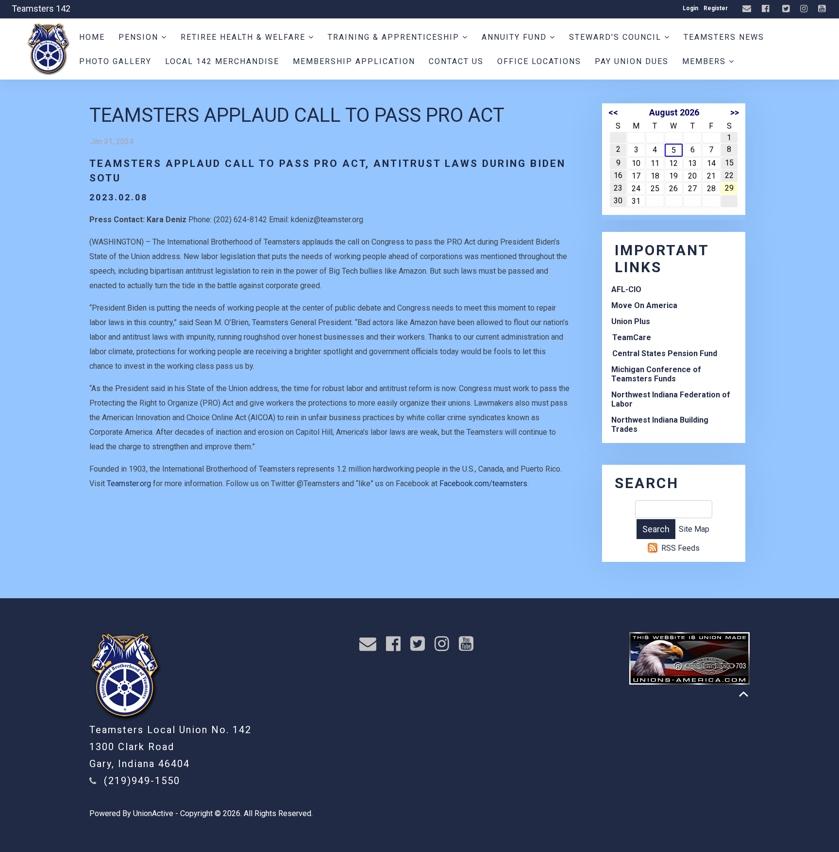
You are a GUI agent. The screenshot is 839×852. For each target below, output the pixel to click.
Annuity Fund (516, 37)
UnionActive (153, 813)
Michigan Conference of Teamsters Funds (656, 374)
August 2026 (674, 112)
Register (716, 8)
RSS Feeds (680, 548)
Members (705, 61)
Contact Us (456, 61)
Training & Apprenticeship (395, 37)
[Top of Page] (744, 694)
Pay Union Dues (632, 61)
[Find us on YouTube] (823, 9)
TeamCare (631, 337)
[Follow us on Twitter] (787, 9)
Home (92, 37)
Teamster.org (129, 483)
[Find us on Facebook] (767, 9)
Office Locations (539, 61)
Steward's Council (616, 37)
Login (690, 8)
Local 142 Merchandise (222, 61)
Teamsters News (724, 37)
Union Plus (630, 321)
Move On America (644, 305)
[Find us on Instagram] (805, 9)
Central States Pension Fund (664, 353)
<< (613, 112)
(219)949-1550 (142, 780)
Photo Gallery (115, 61)
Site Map (694, 529)
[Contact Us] (748, 9)
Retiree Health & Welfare (244, 37)
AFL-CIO (626, 289)
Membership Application (354, 61)
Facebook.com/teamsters (483, 483)
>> (734, 112)
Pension (139, 37)
